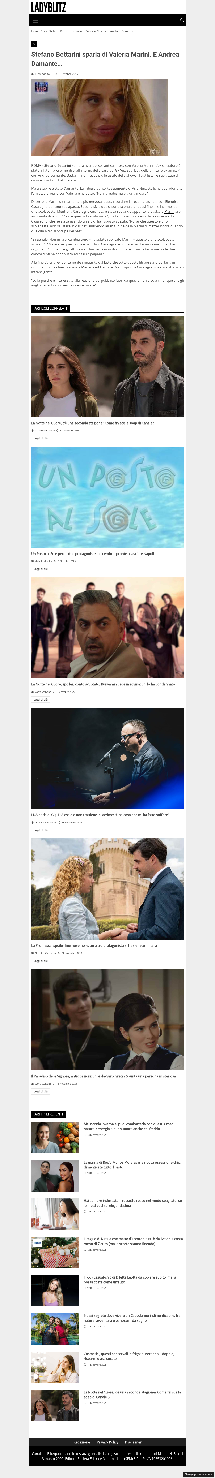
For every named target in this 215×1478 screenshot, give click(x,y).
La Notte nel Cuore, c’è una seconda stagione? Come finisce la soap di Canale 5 (93, 423)
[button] (182, 20)
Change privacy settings (198, 1474)
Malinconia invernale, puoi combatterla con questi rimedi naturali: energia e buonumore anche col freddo (129, 1126)
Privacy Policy (107, 1442)
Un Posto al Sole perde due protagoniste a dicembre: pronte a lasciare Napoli (92, 553)
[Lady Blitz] (48, 6)
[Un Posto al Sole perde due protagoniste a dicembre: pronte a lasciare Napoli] (107, 497)
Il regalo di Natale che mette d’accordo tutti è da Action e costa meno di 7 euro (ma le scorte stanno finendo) (133, 1241)
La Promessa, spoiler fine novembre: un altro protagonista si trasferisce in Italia (94, 945)
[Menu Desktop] (35, 20)
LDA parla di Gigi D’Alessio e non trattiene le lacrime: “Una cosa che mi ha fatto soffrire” (100, 815)
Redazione (81, 1442)
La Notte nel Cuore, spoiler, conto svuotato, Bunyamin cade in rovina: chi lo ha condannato (103, 684)
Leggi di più (41, 438)
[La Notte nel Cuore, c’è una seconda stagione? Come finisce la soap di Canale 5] (107, 366)
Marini (169, 211)
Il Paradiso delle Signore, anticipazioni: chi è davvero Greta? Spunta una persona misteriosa (103, 1076)
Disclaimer (133, 1442)
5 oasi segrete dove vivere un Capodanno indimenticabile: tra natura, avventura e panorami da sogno (132, 1318)
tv (34, 44)
